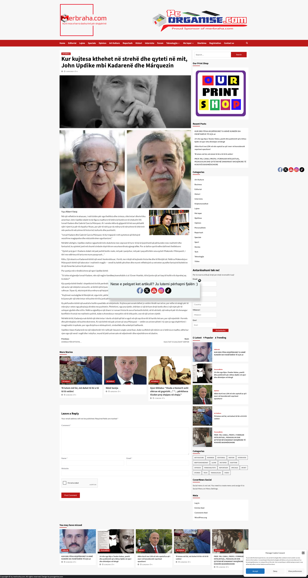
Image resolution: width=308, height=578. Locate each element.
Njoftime (198, 218)
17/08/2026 (158, 398)
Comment (66, 425)
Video (197, 261)
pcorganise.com (56, 576)
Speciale (92, 43)
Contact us (229, 43)
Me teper (187, 43)
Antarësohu (220, 330)
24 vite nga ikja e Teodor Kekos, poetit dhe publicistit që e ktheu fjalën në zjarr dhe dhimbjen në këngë (220, 140)
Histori (138, 43)
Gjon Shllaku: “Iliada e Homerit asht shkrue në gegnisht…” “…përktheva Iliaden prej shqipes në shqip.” (169, 391)
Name (64, 458)
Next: (176, 340)
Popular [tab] (208, 337)
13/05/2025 (70, 71)
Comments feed (201, 513)
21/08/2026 (221, 567)
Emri (195, 320)
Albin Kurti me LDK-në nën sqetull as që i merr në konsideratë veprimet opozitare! (220, 147)
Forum (160, 43)
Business (198, 184)
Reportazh (127, 43)
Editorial (72, 43)
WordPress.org (201, 517)
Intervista (149, 43)
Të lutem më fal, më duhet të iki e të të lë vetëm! (214, 154)
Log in (197, 503)
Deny (275, 571)
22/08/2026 (69, 395)
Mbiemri (196, 310)
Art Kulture (114, 43)
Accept (255, 571)
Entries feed (199, 508)
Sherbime (201, 43)
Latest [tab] (198, 337)
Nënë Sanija (112, 388)
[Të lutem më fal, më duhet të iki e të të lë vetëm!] (81, 370)
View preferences (295, 571)
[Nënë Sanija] (125, 370)
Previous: (71, 340)
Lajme (82, 43)
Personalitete (200, 228)
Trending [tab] (221, 337)
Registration (215, 43)
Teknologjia (171, 43)
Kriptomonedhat (201, 204)
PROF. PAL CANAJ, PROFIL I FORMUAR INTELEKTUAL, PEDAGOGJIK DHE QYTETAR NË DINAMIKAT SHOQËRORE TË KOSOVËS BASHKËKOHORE (220, 162)
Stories (197, 247)
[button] (303, 553)
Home (62, 43)
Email (129, 458)
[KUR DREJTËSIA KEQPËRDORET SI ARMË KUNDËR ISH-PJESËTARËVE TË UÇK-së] (202, 352)
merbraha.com (19, 576)
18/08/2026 (113, 392)
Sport (197, 242)
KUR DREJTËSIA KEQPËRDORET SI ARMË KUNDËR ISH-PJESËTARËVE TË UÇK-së (218, 132)
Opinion (102, 43)
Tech (196, 252)
